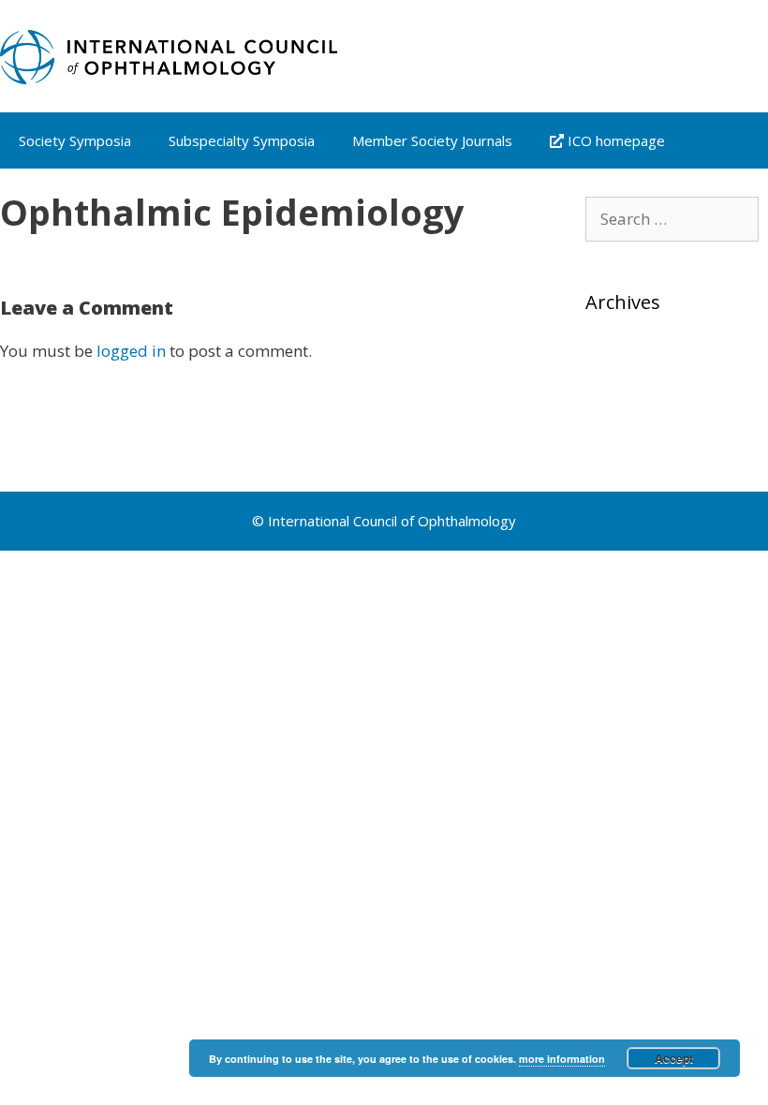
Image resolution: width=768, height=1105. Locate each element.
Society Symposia (75, 140)
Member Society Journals (432, 140)
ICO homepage (614, 140)
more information (562, 1059)
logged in (131, 350)
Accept (674, 1058)
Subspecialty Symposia (242, 140)
